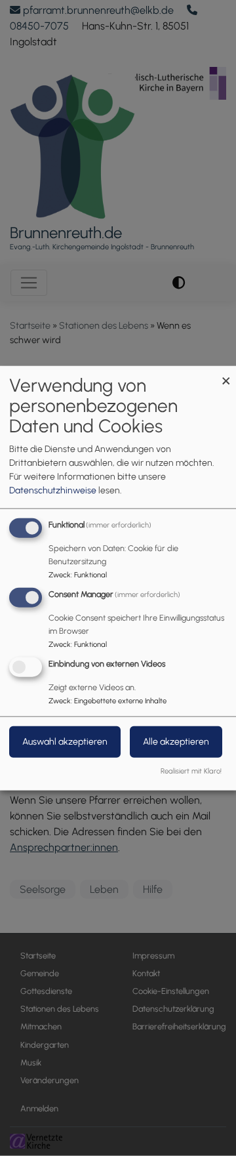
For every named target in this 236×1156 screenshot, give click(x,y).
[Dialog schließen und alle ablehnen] (226, 374)
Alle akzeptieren (176, 741)
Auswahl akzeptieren (65, 741)
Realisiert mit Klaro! (191, 770)
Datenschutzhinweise (52, 490)
